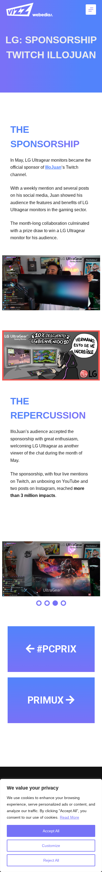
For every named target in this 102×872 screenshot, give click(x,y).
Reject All (51, 860)
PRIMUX (45, 700)
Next (92, 569)
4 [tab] (63, 603)
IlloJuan (53, 167)
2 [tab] (47, 603)
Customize (51, 845)
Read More (69, 817)
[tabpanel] (51, 569)
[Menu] (91, 9)
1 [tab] (39, 603)
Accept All (51, 831)
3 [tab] (55, 603)
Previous (9, 569)
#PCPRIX (56, 649)
